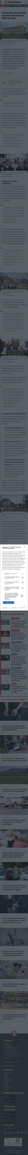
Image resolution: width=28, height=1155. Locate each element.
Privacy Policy (22, 607)
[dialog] (14, 577)
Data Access (14, 607)
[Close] (25, 547)
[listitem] (14, 574)
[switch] (22, 577)
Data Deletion (5, 607)
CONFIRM (8, 602)
